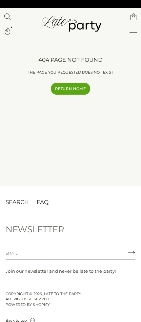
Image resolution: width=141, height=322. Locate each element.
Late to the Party (62, 293)
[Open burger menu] (133, 31)
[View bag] (133, 17)
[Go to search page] (7, 17)
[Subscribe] (131, 253)
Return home (70, 88)
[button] (7, 17)
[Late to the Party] (70, 24)
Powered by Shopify (28, 304)
